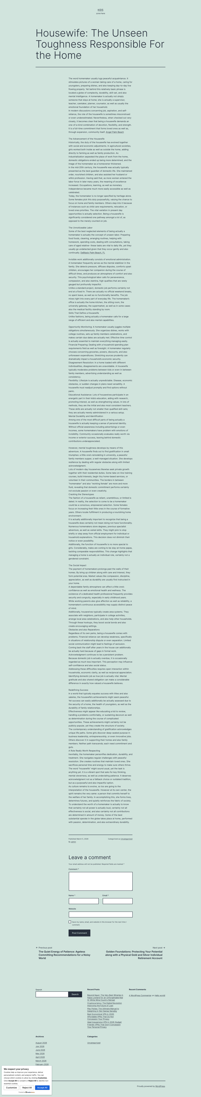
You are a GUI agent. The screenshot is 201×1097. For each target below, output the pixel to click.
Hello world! (160, 995)
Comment (74, 869)
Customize (11, 1087)
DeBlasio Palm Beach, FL (93, 252)
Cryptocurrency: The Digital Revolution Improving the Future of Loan (104, 1004)
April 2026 (40, 1057)
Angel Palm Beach (115, 132)
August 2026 (41, 1043)
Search (39, 990)
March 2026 (41, 1061)
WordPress (160, 1086)
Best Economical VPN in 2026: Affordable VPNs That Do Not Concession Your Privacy (100, 1016)
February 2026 (42, 1064)
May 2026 (40, 1053)
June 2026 (40, 1050)
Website (72, 909)
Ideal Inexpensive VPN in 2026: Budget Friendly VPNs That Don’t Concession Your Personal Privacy (104, 1024)
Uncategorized (126, 839)
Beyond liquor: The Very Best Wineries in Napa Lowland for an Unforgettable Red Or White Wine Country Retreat (105, 997)
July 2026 (40, 1046)
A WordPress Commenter (140, 995)
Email (105, 895)
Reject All (27, 1087)
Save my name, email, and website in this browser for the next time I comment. (99, 923)
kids (100, 9)
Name (72, 895)
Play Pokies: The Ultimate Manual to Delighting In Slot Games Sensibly (103, 1010)
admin (73, 842)
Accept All (42, 1087)
